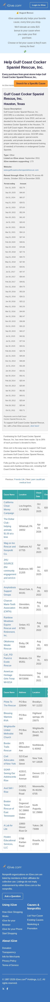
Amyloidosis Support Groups (10, 591)
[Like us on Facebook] (7, 989)
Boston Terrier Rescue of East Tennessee (9, 808)
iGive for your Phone (12, 929)
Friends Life (19, 479)
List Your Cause (35, 915)
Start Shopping (9, 933)
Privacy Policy (9, 961)
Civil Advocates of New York (10, 760)
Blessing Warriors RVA (8, 717)
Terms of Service (10, 965)
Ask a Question (13, 896)
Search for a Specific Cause (30, 83)
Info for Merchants (11, 956)
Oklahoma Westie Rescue (9, 645)
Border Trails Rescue (7, 747)
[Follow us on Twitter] (3, 989)
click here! (34, 426)
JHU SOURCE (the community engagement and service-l (10, 571)
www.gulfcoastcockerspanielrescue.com (21, 170)
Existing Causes (35, 920)
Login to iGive (39, 5)
